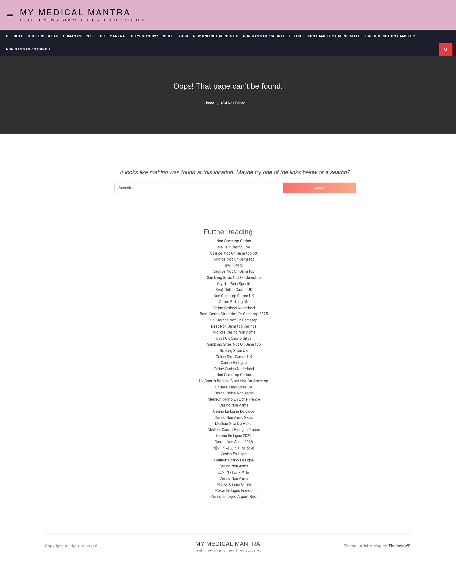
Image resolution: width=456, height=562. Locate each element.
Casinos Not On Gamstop (390, 36)
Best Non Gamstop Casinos (233, 326)
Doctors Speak (43, 36)
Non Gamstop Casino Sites (334, 36)
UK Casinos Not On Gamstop (233, 320)
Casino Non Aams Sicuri (233, 417)
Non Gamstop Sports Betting (273, 36)
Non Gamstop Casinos (28, 49)
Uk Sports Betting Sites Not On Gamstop (233, 381)
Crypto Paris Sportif (234, 283)
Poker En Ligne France (233, 490)
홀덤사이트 (233, 265)
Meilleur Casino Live (233, 247)
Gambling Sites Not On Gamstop (234, 277)
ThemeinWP (399, 546)
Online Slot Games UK (234, 356)
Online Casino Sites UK (233, 387)
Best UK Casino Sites (234, 338)
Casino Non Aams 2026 (234, 442)
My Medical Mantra (75, 12)
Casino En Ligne (234, 362)
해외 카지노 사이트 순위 (233, 448)
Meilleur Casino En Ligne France (234, 399)
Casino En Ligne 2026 (234, 435)
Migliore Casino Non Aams (233, 332)
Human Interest (79, 36)
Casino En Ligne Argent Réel (233, 496)
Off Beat (14, 36)
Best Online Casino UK (233, 289)
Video (168, 36)
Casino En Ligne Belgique (233, 411)
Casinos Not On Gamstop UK (233, 253)
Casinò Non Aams (233, 478)
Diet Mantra (112, 36)
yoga (183, 36)
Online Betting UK (233, 302)
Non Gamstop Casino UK (234, 296)
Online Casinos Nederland (234, 308)
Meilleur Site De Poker (234, 423)
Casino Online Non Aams (234, 393)
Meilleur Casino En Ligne (234, 460)
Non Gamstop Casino (233, 241)
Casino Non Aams (233, 405)
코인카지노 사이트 (233, 472)
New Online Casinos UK (215, 36)
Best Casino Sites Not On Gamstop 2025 (234, 314)
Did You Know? (144, 36)
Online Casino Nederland (234, 369)
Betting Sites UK (234, 350)
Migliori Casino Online (233, 484)
